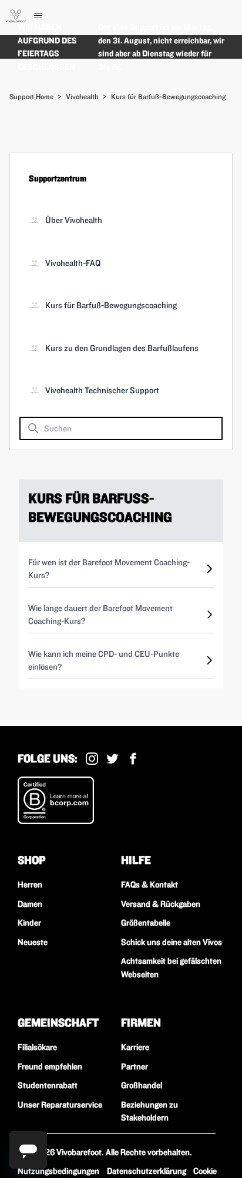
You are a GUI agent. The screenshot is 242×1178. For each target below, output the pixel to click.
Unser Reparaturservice (60, 1104)
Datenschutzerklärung (146, 1171)
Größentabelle (145, 922)
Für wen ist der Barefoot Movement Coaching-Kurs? (109, 569)
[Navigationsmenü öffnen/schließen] (50, 16)
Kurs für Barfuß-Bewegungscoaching (168, 96)
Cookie (205, 1171)
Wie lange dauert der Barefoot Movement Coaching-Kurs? (100, 615)
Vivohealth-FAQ (72, 263)
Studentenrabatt (48, 1085)
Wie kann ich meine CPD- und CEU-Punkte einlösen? (103, 661)
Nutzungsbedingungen (58, 1171)
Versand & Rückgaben (160, 904)
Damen (30, 904)
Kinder (29, 922)
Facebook (133, 758)
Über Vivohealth (73, 220)
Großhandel (141, 1085)
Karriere (135, 1047)
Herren (30, 884)
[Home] (15, 15)
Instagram (92, 758)
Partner (134, 1066)
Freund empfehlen (50, 1066)
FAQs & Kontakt (149, 884)
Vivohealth (82, 96)
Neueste (33, 942)
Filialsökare (37, 1047)
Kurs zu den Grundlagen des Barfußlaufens (122, 348)
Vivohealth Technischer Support (102, 390)
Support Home (31, 96)
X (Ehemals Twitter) (112, 758)
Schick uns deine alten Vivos (171, 942)
